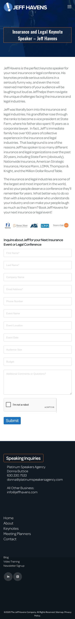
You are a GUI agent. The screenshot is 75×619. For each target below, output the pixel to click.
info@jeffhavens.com (22, 492)
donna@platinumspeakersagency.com (35, 479)
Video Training (11, 561)
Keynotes (11, 528)
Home (8, 517)
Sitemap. (59, 612)
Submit (12, 420)
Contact (9, 538)
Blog (6, 557)
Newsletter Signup (13, 566)
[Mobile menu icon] (69, 7)
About (8, 523)
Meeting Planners (17, 533)
